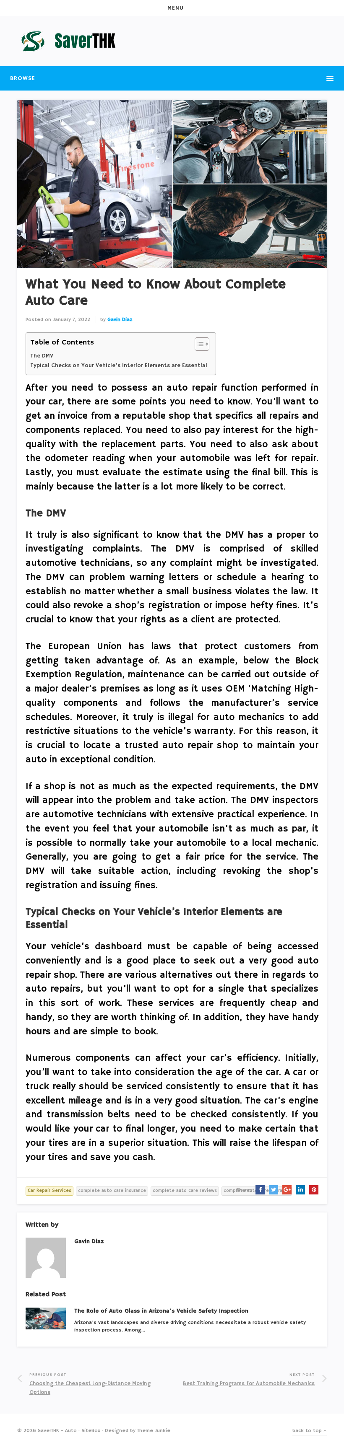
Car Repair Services (49, 1191)
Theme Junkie (153, 1430)
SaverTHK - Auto (57, 1430)
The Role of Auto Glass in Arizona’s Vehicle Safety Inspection (161, 1311)
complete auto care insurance (112, 1191)
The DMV (41, 356)
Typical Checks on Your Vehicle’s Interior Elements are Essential (118, 365)
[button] (172, 8)
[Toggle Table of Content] (197, 344)
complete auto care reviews (185, 1191)
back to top (307, 1430)
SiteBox (90, 1430)
